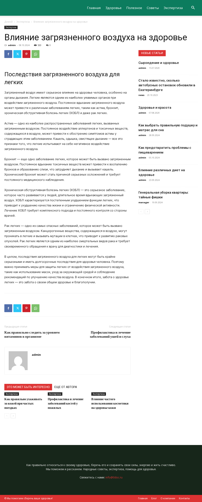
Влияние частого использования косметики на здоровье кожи (109, 403)
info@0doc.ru (114, 477)
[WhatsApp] (35, 54)
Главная (94, 8)
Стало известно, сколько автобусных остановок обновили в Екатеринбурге (166, 85)
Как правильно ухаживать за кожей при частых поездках (23, 403)
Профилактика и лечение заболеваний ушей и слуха (110, 334)
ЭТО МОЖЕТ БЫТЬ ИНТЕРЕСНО (28, 387)
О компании (168, 498)
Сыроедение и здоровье (158, 63)
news (141, 95)
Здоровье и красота (154, 107)
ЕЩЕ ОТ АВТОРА (65, 387)
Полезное (134, 8)
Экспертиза (173, 8)
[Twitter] (17, 54)
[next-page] (13, 415)
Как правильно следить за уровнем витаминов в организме (32, 334)
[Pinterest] (26, 54)
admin (12, 45)
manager (143, 202)
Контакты (184, 498)
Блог (154, 498)
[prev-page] (6, 415)
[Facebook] (8, 54)
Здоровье (114, 8)
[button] (193, 8)
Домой (8, 21)
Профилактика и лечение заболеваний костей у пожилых (65, 403)
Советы (153, 8)
